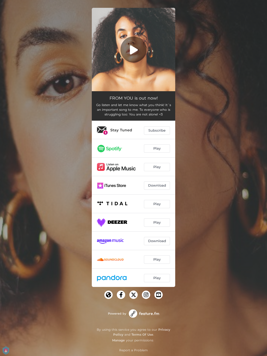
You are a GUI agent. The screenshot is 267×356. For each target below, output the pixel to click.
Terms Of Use (142, 334)
